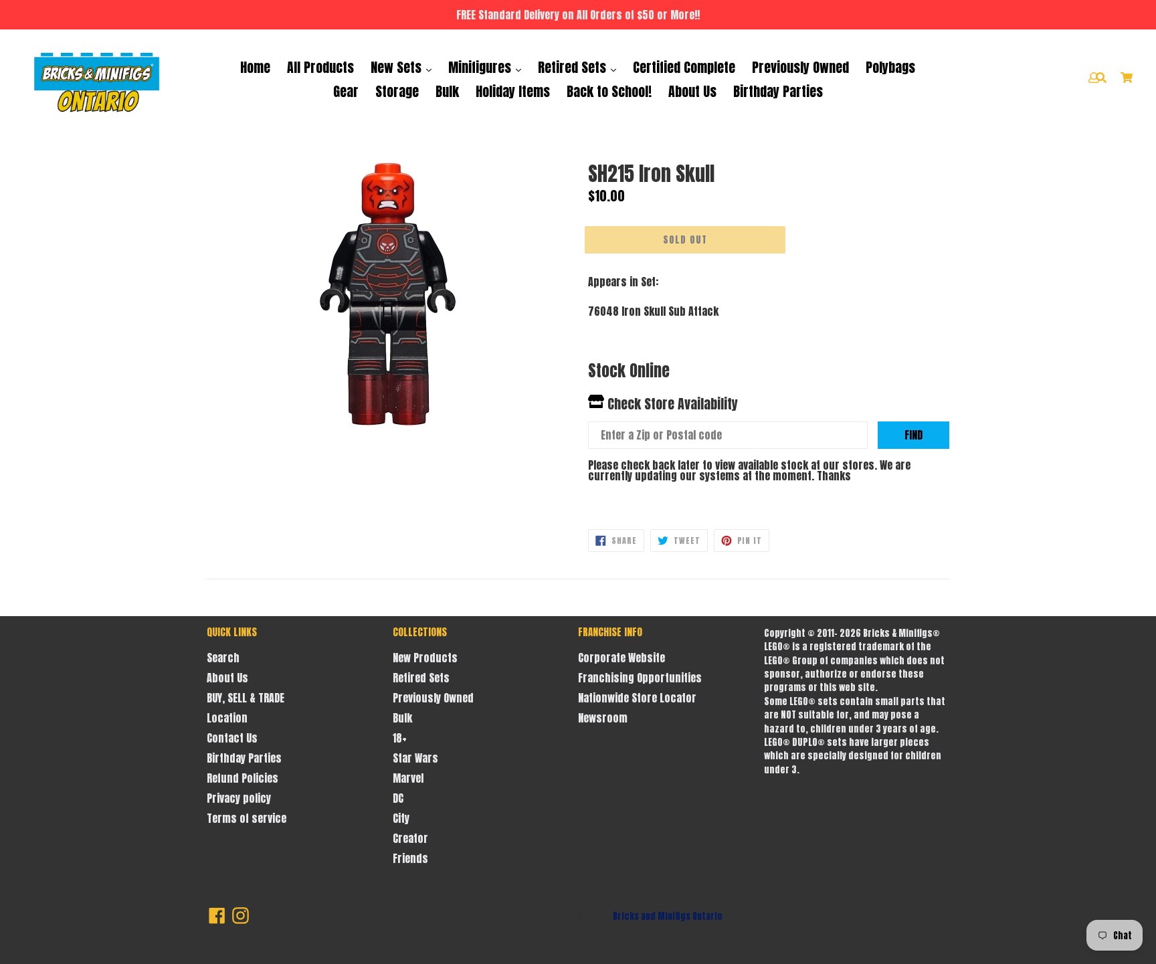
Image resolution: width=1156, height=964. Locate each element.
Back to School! (609, 91)
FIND (913, 435)
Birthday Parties (778, 91)
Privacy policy (239, 798)
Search (223, 658)
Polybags (890, 67)
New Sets (398, 67)
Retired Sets (573, 67)
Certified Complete (684, 67)
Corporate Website (621, 658)
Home (255, 67)
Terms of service (246, 818)
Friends (410, 858)
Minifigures (481, 67)
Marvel (408, 778)
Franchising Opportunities (640, 678)
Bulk (447, 91)
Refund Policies (242, 778)
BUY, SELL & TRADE (245, 698)
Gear (346, 91)
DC (398, 798)
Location (227, 718)
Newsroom (603, 718)
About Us (692, 91)
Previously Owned (800, 67)
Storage (397, 91)
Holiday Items (513, 91)
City (401, 818)
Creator (410, 838)
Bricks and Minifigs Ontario (667, 916)
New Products (425, 658)
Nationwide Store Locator (637, 698)
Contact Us (232, 738)
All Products (320, 67)
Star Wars (415, 758)
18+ (400, 738)
